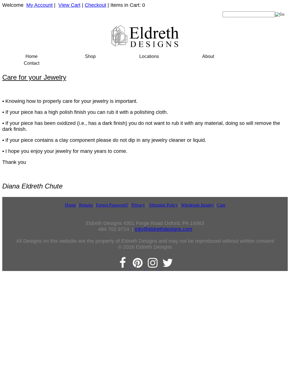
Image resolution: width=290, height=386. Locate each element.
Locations (149, 56)
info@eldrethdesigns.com (163, 229)
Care (221, 205)
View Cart (69, 5)
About (208, 56)
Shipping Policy (163, 205)
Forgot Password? (112, 205)
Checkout (95, 5)
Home (31, 56)
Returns (86, 205)
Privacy (138, 205)
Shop (90, 56)
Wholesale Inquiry (197, 205)
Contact (31, 63)
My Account (39, 5)
